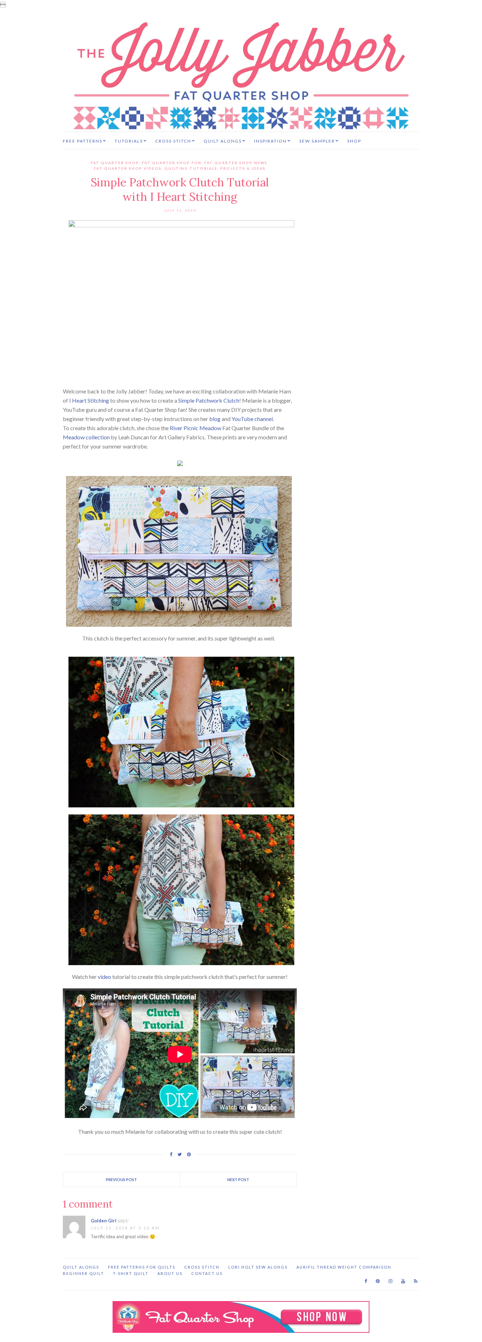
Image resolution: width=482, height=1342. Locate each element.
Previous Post (121, 1179)
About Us (169, 1273)
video (104, 976)
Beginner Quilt (83, 1273)
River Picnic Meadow (195, 428)
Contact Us (207, 1273)
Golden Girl (103, 1220)
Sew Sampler (317, 141)
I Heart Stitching (89, 400)
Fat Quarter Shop (115, 163)
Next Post (238, 1179)
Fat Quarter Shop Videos (128, 168)
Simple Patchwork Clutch (208, 400)
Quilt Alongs (223, 141)
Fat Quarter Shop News (235, 163)
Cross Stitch (173, 141)
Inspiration (270, 141)
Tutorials (129, 141)
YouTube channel (252, 418)
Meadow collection (86, 437)
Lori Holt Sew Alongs (258, 1267)
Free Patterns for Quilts (141, 1267)
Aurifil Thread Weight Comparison (343, 1267)
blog (215, 418)
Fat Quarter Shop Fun (171, 163)
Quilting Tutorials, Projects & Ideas (215, 168)
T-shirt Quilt (131, 1273)
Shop (354, 141)
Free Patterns (82, 141)
